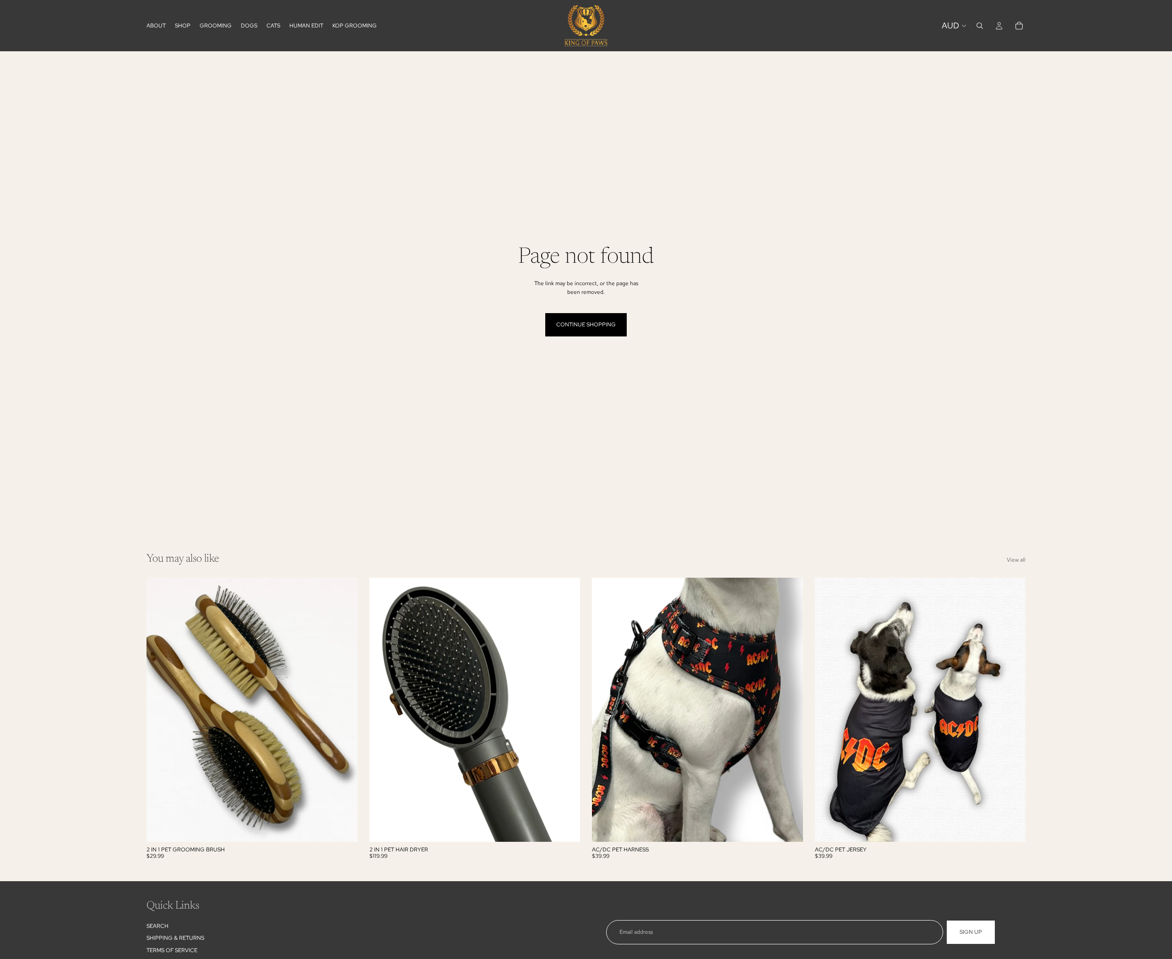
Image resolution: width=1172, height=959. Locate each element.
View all (1016, 559)
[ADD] (343, 827)
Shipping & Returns (175, 938)
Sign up (971, 932)
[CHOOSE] (789, 827)
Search (157, 926)
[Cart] (1019, 26)
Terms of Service (171, 950)
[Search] (980, 26)
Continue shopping (586, 324)
